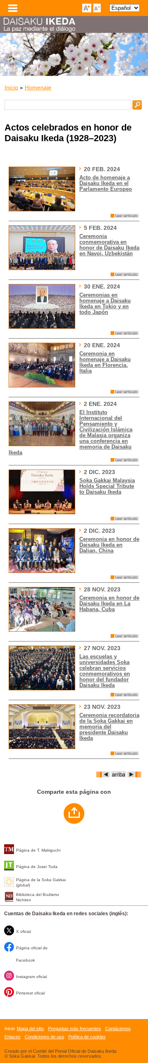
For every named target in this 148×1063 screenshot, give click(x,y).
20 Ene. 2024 (102, 345)
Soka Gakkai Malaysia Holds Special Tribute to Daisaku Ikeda (107, 486)
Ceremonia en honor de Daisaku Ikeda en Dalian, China (109, 545)
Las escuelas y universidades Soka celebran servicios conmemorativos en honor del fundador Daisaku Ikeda (104, 671)
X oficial (23, 931)
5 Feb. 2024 (100, 228)
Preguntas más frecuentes (74, 1028)
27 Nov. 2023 (102, 648)
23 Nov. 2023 (102, 706)
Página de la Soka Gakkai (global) (41, 882)
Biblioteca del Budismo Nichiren (37, 897)
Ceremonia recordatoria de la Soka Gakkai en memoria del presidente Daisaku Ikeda (109, 726)
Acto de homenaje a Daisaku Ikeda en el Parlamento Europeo (105, 183)
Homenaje (38, 87)
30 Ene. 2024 (102, 286)
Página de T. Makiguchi (38, 850)
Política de (87, 1036)
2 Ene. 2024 (100, 404)
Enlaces (13, 1036)
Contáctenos (118, 1028)
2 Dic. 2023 (99, 472)
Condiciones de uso (44, 1036)
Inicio (11, 87)
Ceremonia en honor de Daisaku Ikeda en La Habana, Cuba (109, 603)
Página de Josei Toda (37, 866)
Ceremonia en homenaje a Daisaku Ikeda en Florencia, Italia (105, 362)
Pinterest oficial (30, 993)
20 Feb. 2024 (102, 169)
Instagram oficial (31, 976)
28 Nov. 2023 (102, 589)
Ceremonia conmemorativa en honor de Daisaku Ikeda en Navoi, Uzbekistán (109, 245)
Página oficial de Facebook (32, 954)
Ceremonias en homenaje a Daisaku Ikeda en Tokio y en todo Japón (105, 303)
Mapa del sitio (30, 1028)
